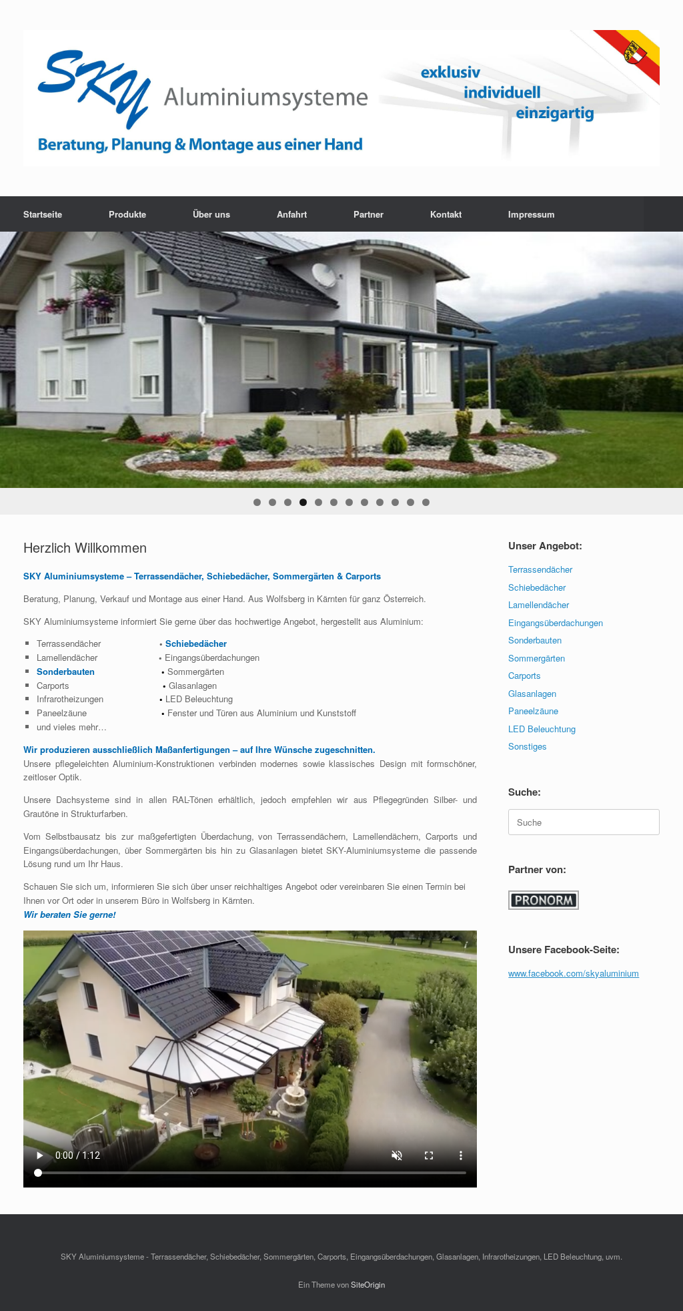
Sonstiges (527, 746)
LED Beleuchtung (542, 728)
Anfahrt (292, 214)
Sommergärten (536, 657)
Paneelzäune (533, 710)
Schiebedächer (537, 587)
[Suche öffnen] (663, 214)
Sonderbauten (535, 639)
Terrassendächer (540, 569)
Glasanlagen (532, 693)
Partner (369, 214)
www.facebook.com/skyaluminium (573, 973)
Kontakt (446, 214)
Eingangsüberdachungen (555, 622)
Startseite (42, 214)
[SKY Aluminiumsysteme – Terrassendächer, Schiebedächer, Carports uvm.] (341, 98)
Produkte (127, 214)
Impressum (531, 214)
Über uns (211, 214)
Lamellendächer (538, 604)
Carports (524, 675)
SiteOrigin (368, 1284)
